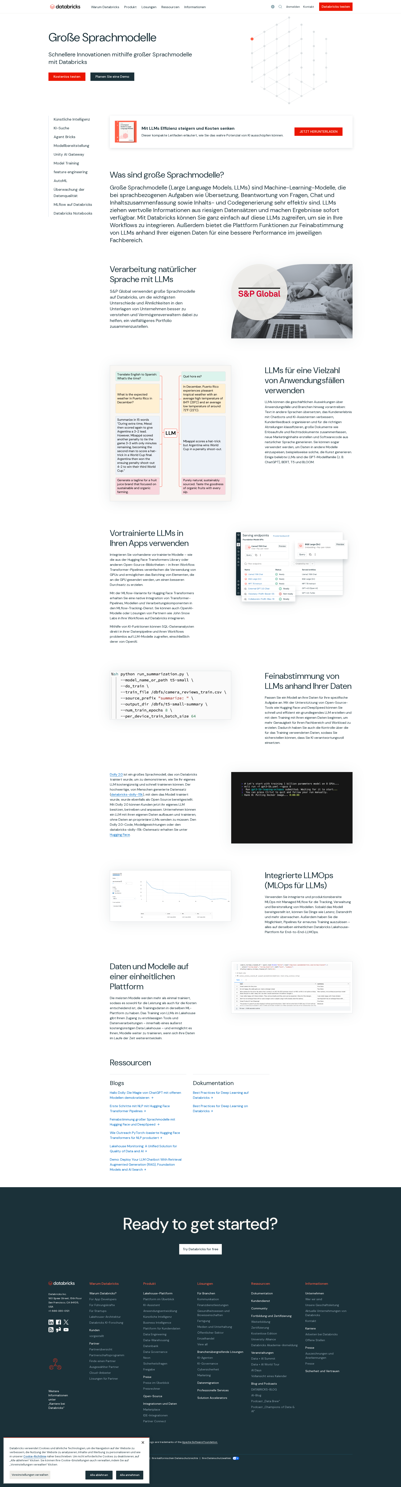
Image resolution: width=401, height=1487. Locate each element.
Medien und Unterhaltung (214, 1327)
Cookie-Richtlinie (34, 1456)
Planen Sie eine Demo (112, 76)
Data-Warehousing (156, 1340)
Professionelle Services (213, 1390)
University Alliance (263, 1339)
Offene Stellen (315, 1340)
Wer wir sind (313, 1299)
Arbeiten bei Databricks (321, 1334)
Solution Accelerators (212, 1398)
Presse (309, 1363)
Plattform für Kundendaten (161, 1328)
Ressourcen (170, 7)
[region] (76, 1460)
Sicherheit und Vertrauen (322, 1371)
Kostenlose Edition (264, 1333)
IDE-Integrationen (155, 1415)
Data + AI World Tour (265, 1364)
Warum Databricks (105, 7)
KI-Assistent (151, 1305)
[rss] (50, 1329)
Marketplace (151, 1409)
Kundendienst (260, 1301)
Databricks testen (336, 6)
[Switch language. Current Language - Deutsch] (272, 6)
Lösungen (149, 7)
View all (202, 1344)
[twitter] (66, 1322)
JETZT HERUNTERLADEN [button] (318, 131)
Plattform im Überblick (158, 1299)
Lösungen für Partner (103, 1378)
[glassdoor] (58, 1329)
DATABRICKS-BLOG (264, 1389)
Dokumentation (262, 1293)
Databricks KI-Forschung (106, 1322)
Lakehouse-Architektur (105, 1317)
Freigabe (149, 1369)
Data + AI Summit (263, 1358)
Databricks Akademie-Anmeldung (274, 1345)
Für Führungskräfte (102, 1305)
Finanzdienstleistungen (212, 1305)
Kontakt (308, 7)
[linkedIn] (50, 1322)
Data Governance (155, 1352)
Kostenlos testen (66, 76)
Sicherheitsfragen (155, 1363)
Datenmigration (208, 1383)
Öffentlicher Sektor (210, 1332)
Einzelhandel (205, 1338)
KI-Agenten (205, 1358)
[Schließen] (142, 1442)
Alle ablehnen (99, 1475)
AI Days (256, 1370)
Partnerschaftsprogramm (106, 1355)
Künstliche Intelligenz (157, 1317)
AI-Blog (256, 1395)
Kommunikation (208, 1299)
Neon (146, 1358)
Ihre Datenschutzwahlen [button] (216, 1458)
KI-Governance (207, 1363)
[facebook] (58, 1322)
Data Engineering (154, 1334)
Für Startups (98, 1311)
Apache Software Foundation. (200, 1442)
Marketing (204, 1375)
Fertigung (203, 1321)
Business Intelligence (157, 1322)
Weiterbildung (260, 1322)
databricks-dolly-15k (127, 794)
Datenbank (150, 1346)
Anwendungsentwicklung (160, 1311)
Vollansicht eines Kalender (269, 1376)
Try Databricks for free (200, 1249)
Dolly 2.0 (116, 774)
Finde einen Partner (102, 1361)
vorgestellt (96, 1336)
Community (259, 1308)
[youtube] (66, 1329)
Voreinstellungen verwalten (30, 1475)
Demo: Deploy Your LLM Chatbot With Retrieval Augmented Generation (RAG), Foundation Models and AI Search (145, 1164)
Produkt (130, 7)
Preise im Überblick (156, 1383)
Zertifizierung (260, 1327)
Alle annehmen (130, 1475)
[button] (280, 6)
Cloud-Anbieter (100, 1373)
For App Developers (103, 1299)
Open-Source (152, 1396)
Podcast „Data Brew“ (265, 1401)
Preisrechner (151, 1388)
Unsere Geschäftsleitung (322, 1305)
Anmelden (293, 7)
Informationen (195, 7)
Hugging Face (120, 834)
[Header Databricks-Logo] (65, 6)
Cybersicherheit (208, 1369)
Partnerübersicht (100, 1349)
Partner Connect (154, 1421)
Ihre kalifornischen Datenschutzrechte (175, 1458)
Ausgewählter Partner (104, 1367)
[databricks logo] (61, 1283)
